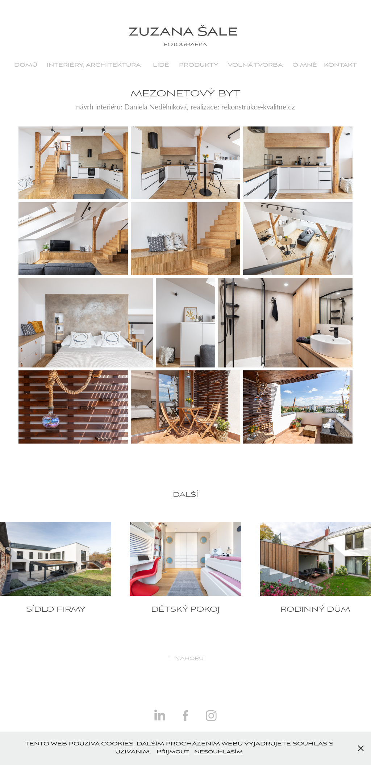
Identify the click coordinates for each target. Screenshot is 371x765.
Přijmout (173, 752)
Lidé (161, 65)
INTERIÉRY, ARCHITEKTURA (94, 65)
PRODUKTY (198, 65)
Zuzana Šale (185, 32)
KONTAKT (340, 65)
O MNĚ (304, 65)
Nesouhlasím (218, 752)
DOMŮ (25, 65)
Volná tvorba (255, 65)
